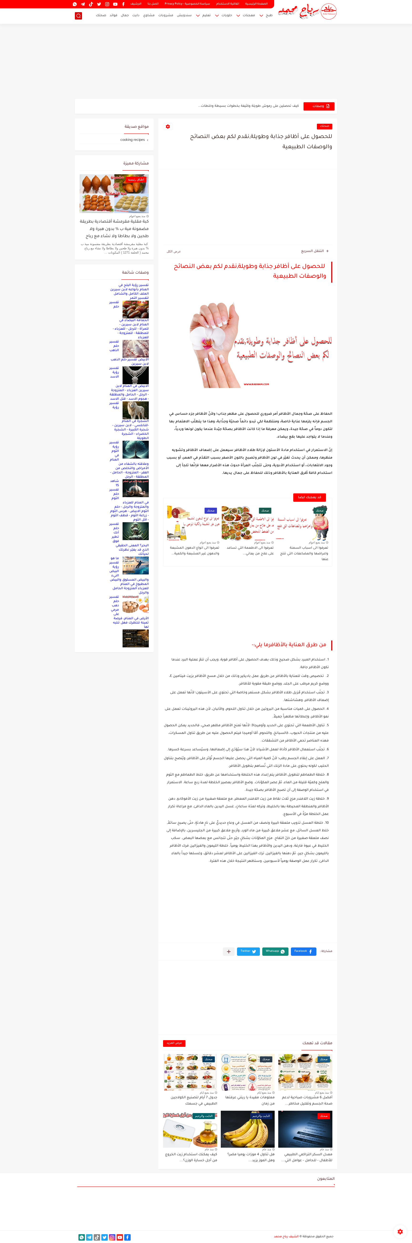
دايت (135, 15)
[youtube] (115, 4)
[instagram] (107, 4)
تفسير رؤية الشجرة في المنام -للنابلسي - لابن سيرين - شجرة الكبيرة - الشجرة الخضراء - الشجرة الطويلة (129, 421)
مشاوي (149, 15)
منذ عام (324, 1149)
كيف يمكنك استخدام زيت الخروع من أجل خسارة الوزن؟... (191, 1158)
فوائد (113, 15)
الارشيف (135, 4)
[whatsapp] (74, 4)
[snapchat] (66, 4)
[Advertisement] (206, 62)
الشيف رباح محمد (286, 1236)
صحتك (101, 15)
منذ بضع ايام (322, 1092)
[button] (303, 951)
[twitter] (99, 4)
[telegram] (83, 4)
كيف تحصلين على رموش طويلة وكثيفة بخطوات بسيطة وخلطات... (248, 106)
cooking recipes (132, 140)
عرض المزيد (174, 1043)
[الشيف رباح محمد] (307, 11)
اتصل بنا (153, 4)
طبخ (269, 15)
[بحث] (78, 16)
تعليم (206, 15)
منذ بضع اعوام (317, 542)
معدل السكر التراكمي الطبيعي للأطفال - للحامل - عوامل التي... (306, 1158)
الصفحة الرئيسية (256, 4)
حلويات (226, 15)
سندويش (184, 15)
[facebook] (123, 4)
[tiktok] (91, 4)
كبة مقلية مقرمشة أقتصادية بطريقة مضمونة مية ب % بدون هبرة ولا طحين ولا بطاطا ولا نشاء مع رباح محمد (114, 230)
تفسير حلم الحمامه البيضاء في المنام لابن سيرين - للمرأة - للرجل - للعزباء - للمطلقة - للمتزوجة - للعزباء (129, 320)
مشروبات (165, 15)
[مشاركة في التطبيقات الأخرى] (229, 951)
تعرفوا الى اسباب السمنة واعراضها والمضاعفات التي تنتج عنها (304, 553)
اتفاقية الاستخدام (227, 4)
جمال (125, 15)
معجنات (249, 15)
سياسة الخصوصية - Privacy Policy (187, 4)
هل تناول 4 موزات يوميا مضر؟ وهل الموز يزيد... (251, 1158)
